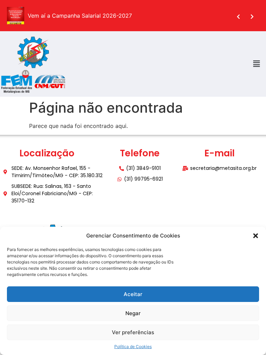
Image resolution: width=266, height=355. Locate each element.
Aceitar (133, 294)
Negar (133, 313)
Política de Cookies (133, 346)
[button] (255, 235)
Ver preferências (133, 332)
